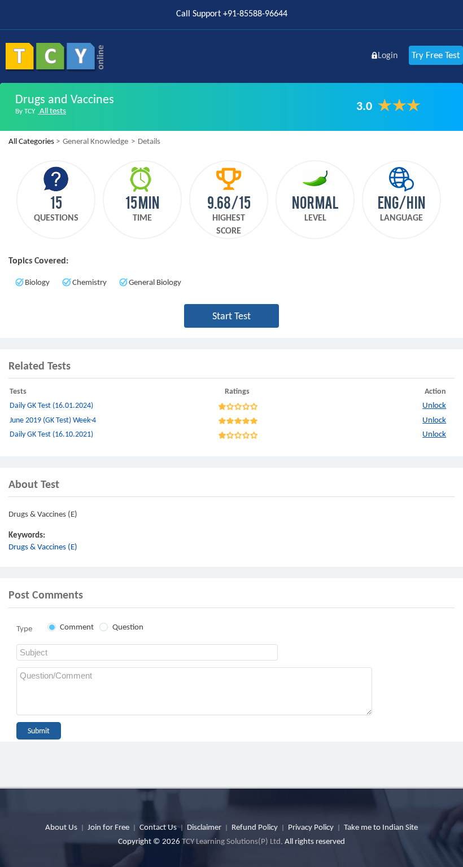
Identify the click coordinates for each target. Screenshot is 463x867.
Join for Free (108, 827)
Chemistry (89, 282)
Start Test (231, 316)
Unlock (434, 405)
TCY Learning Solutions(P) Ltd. (232, 841)
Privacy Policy (311, 827)
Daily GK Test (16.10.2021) (51, 434)
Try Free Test (436, 55)
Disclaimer (204, 827)
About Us (61, 827)
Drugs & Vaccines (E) (42, 547)
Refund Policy (254, 827)
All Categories (31, 141)
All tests (52, 110)
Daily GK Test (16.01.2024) (51, 405)
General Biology (155, 282)
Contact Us (158, 827)
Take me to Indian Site (381, 827)
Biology (37, 282)
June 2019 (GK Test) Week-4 (53, 420)
